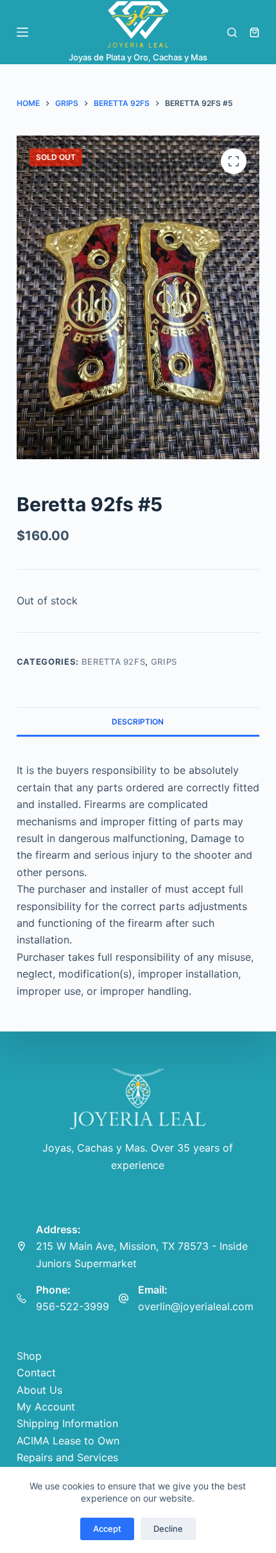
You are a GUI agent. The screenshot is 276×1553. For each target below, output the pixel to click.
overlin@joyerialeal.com (196, 1306)
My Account (46, 1406)
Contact (36, 1372)
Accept (107, 1528)
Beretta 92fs (114, 661)
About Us (39, 1389)
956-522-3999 (72, 1306)
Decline (168, 1528)
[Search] (232, 32)
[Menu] (22, 32)
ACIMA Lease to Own (68, 1440)
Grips (164, 661)
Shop (29, 1355)
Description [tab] (138, 721)
